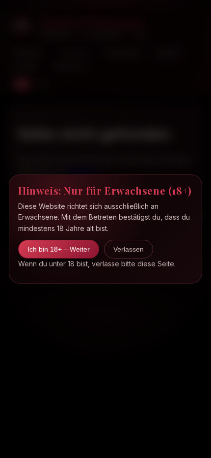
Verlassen (128, 249)
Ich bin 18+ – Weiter (58, 249)
